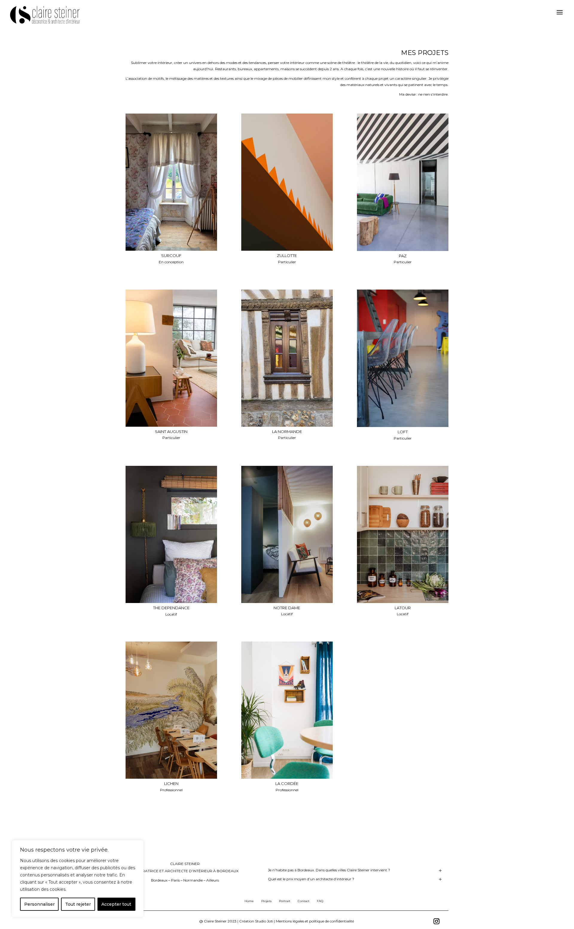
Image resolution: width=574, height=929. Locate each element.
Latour (403, 607)
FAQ (320, 901)
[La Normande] (287, 358)
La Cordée (286, 783)
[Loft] (402, 358)
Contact (303, 901)
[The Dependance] (171, 534)
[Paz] (402, 182)
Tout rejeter (78, 904)
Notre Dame (287, 607)
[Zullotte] (287, 182)
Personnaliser (39, 904)
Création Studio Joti (256, 921)
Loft (403, 431)
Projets (266, 901)
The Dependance (171, 607)
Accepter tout (116, 904)
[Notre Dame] (287, 534)
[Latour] (402, 534)
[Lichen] (171, 710)
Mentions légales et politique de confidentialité (315, 921)
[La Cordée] (287, 710)
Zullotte (287, 255)
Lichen (171, 783)
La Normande (287, 431)
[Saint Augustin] (171, 358)
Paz (403, 255)
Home (249, 901)
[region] (78, 878)
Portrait (284, 901)
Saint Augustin (171, 431)
